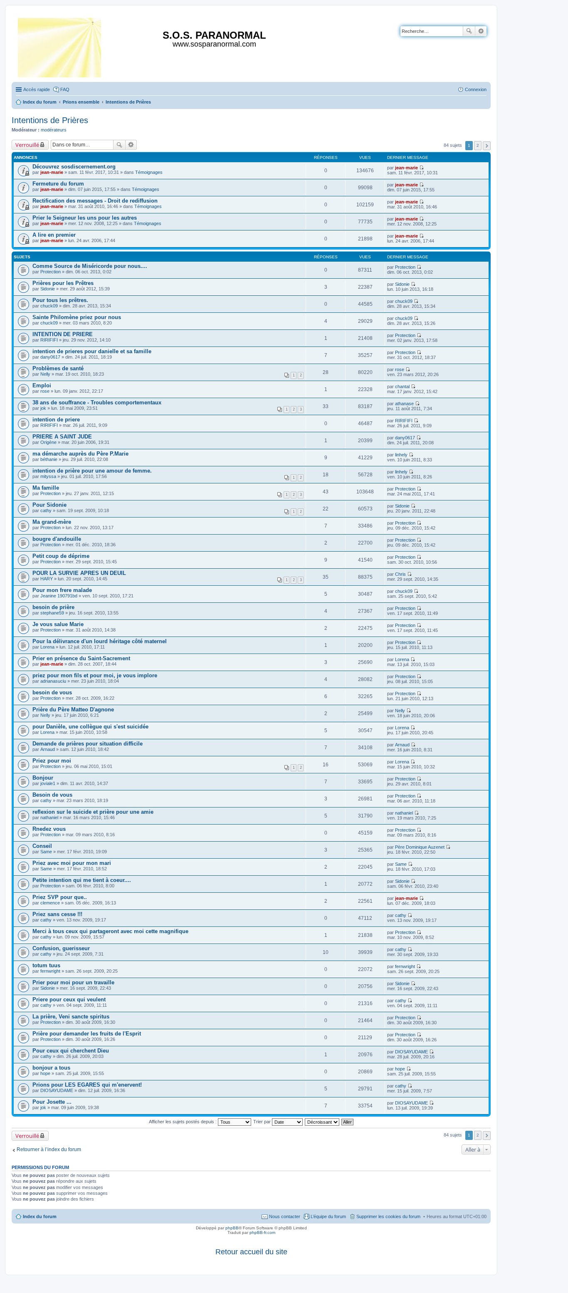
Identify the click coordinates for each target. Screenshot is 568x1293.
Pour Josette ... (52, 1102)
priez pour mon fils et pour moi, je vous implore (94, 675)
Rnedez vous (49, 829)
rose (399, 369)
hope (45, 1073)
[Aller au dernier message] (421, 167)
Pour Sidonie (49, 505)
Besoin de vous (52, 795)
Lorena (47, 646)
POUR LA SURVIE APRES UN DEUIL (79, 573)
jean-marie (51, 172)
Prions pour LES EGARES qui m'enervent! (87, 1085)
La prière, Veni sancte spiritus (70, 1016)
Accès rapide (36, 89)
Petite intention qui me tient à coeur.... (81, 880)
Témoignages (149, 172)
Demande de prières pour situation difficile (87, 744)
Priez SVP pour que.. (59, 897)
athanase (404, 403)
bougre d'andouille (56, 539)
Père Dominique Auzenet (420, 847)
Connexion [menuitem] (476, 89)
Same (46, 851)
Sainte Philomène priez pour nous (76, 317)
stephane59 (52, 612)
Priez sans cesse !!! (57, 914)
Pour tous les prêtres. (60, 300)
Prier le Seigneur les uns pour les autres (84, 218)
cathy (46, 510)
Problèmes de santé (58, 368)
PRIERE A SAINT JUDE (62, 436)
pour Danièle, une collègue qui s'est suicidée (90, 726)
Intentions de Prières (50, 120)
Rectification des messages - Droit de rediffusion (95, 201)
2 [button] (478, 145)
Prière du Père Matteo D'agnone (73, 709)
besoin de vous (52, 692)
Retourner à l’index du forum (49, 1149)
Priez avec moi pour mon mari (71, 863)
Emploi (41, 385)
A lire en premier (54, 235)
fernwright (50, 971)
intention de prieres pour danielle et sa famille (91, 351)
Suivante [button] (487, 145)
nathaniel (49, 817)
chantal (402, 386)
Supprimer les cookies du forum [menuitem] (388, 1216)
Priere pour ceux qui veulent (69, 999)
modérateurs (54, 129)
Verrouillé (27, 145)
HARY (46, 578)
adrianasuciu (53, 681)
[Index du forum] (60, 46)
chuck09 (49, 305)
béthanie (48, 459)
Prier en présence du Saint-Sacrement (81, 658)
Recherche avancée (481, 31)
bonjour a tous (51, 1068)
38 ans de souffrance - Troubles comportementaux (96, 402)
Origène (48, 442)
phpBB (232, 1228)
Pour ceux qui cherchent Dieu (70, 1051)
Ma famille (45, 488)
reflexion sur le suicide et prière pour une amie (92, 812)
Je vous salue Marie (58, 624)
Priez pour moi (51, 761)
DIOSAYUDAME (411, 1051)
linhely (401, 454)
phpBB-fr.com (262, 1232)
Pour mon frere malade (62, 590)
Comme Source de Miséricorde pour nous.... (89, 266)
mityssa (48, 476)
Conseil (42, 846)
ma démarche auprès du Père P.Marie (80, 454)
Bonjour (42, 778)
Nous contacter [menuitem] (284, 1216)
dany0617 (50, 356)
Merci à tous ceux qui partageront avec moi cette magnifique (110, 931)
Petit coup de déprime (60, 556)
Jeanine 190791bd (58, 595)
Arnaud (47, 749)
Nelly (45, 374)
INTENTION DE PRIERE (62, 334)
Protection (50, 271)
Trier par (262, 1121)
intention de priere (56, 419)
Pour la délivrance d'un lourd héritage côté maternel (99, 641)
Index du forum (40, 1216)
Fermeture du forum (58, 184)
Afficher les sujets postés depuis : (183, 1121)
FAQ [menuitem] (64, 89)
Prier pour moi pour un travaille (73, 982)
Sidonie (47, 288)
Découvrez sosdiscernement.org (74, 166)
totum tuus (46, 965)
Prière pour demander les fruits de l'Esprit (86, 1033)
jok (43, 408)
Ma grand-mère (51, 522)
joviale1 (47, 783)
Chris (400, 574)
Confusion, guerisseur (61, 948)
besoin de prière (53, 607)
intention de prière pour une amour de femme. (92, 471)
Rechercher (469, 31)
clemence (50, 902)
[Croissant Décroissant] (322, 1121)
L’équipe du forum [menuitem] (328, 1216)
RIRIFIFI (49, 339)
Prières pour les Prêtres (63, 283)
